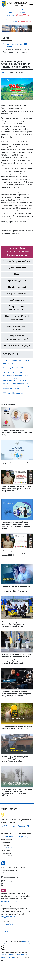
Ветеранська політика (17, 293)
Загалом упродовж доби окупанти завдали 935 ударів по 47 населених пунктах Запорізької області (16, 759)
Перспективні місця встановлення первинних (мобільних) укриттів (17, 251)
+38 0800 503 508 (22, 15)
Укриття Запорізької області (17, 261)
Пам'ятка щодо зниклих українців (17, 328)
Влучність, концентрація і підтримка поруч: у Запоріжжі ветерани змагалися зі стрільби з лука (16, 624)
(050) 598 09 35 (7, 837)
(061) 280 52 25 (6, 848)
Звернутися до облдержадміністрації (17, 337)
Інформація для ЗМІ (19, 44)
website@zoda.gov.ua (9, 901)
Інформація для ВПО (17, 281)
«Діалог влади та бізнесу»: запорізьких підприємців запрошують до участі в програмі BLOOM (17, 489)
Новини (9, 47)
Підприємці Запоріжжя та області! (15, 463)
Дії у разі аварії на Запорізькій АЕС (17, 308)
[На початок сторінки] (17, 963)
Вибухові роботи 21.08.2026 (13, 368)
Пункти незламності (17, 268)
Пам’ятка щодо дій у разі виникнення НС (17, 318)
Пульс (17, 274)
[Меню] (31, 4)
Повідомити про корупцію (17, 346)
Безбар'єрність (17, 300)
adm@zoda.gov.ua (25, 837)
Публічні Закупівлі (17, 287)
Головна (6, 44)
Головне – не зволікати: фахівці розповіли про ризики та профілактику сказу (17, 432)
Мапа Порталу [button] (9, 808)
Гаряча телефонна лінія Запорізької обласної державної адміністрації (17, 12)
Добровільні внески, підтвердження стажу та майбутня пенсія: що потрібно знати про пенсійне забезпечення (17, 589)
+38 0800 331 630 (25, 21)
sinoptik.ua (25, 942)
